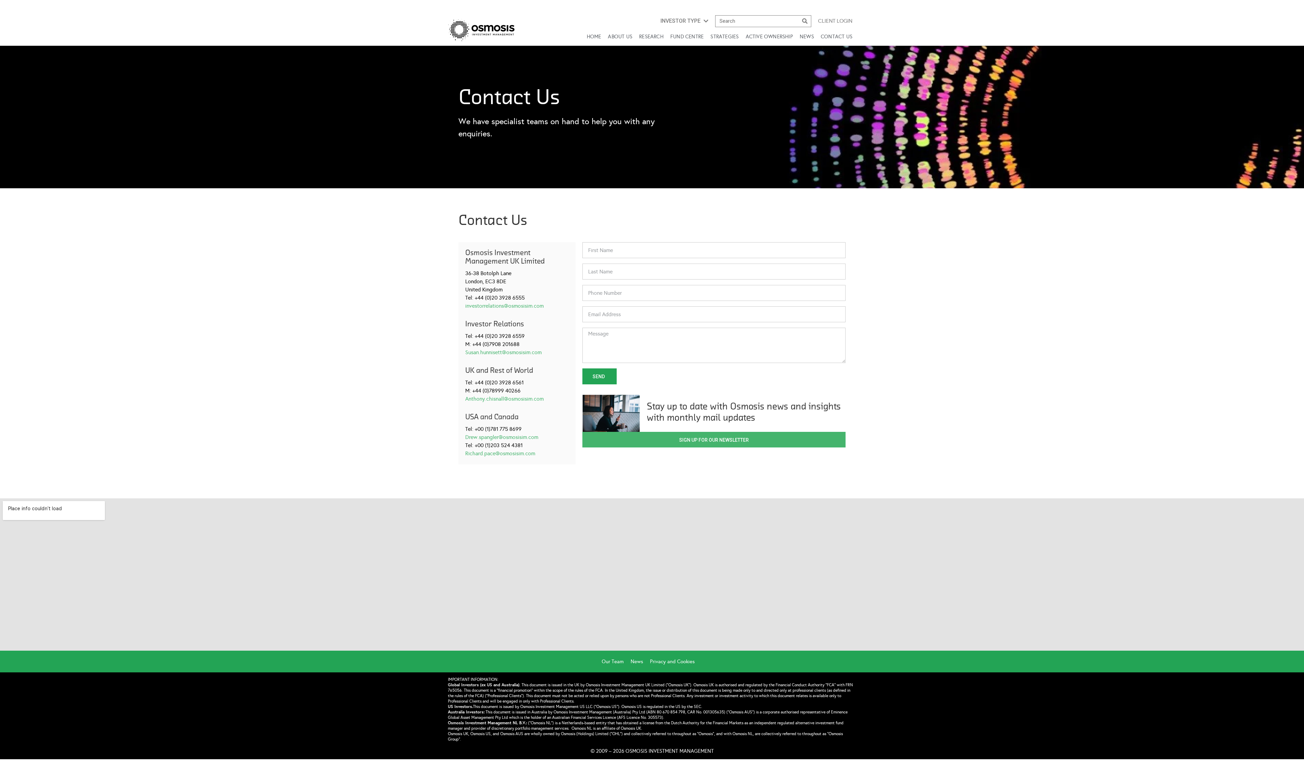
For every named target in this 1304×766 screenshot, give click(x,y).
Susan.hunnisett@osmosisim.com (503, 352)
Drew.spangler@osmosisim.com (501, 437)
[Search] (805, 21)
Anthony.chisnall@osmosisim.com (504, 399)
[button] (684, 21)
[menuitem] (616, 661)
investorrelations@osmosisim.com (504, 306)
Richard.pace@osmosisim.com (500, 453)
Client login (835, 21)
